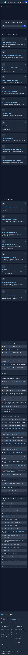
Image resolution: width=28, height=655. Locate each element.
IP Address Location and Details (11, 55)
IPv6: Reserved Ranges (9, 295)
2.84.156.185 (9, 487)
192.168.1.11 (9, 553)
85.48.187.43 (5, 411)
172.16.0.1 (8, 510)
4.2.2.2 (7, 419)
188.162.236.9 (9, 474)
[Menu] (2, 2)
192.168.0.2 (8, 544)
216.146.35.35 (9, 461)
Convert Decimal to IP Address (11, 160)
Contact (15, 622)
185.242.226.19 (21, 386)
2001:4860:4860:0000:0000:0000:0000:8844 (15, 433)
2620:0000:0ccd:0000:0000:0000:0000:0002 (15, 448)
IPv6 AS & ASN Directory (9, 244)
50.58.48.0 (8, 479)
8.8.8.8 (7, 422)
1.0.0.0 (7, 490)
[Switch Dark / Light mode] (20, 2)
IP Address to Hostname (9, 91)
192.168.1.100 (9, 522)
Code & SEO (3, 644)
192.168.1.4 (8, 566)
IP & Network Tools (19, 629)
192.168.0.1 (8, 504)
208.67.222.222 (9, 437)
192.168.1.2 (8, 550)
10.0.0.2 (7, 525)
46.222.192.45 (9, 346)
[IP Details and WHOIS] (25, 26)
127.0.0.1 (8, 513)
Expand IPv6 (6, 126)
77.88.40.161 (9, 364)
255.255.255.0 (9, 516)
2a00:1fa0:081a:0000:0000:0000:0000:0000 (15, 465)
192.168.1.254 (9, 556)
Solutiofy (20, 651)
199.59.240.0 (9, 372)
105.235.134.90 (17, 406)
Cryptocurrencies (5, 647)
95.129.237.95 (9, 352)
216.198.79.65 (9, 360)
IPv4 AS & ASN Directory (9, 232)
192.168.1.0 (8, 547)
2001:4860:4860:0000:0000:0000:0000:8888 (15, 428)
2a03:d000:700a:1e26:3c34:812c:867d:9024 (15, 470)
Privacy (10, 622)
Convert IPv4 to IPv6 (8, 138)
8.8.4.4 (7, 425)
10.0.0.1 (7, 519)
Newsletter (6, 622)
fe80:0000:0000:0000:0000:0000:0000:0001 (15, 531)
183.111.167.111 (18, 381)
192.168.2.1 (8, 528)
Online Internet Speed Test (10, 68)
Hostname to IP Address (9, 102)
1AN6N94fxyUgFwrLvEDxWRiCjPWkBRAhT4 (10, 619)
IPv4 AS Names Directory (9, 257)
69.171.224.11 (9, 457)
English (21, 642)
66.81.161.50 (9, 349)
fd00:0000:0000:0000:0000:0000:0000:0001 (15, 535)
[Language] (23, 2)
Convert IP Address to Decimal (11, 149)
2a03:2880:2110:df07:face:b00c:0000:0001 (15, 452)
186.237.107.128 (7, 395)
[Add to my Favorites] (25, 39)
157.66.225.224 (17, 390)
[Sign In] (26, 2)
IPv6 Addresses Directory (9, 219)
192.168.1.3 (8, 563)
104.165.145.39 (9, 357)
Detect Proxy (18, 636)
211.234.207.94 (17, 398)
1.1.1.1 (7, 494)
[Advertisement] (14, 14)
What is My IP (18, 638)
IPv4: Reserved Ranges (9, 282)
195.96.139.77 (8, 403)
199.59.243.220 (9, 367)
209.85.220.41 (9, 483)
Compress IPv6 (6, 113)
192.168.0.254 (9, 560)
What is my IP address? (9, 42)
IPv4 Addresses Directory (9, 207)
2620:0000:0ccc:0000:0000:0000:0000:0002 (15, 443)
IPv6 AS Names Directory (9, 270)
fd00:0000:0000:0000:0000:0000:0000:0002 (15, 540)
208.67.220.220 (9, 440)
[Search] (18, 2)
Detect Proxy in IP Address (10, 80)
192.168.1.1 (8, 507)
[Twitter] (2, 622)
